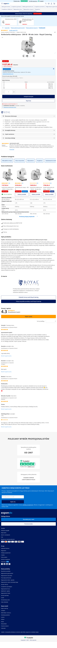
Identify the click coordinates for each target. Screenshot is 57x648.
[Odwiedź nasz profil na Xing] (9, 564)
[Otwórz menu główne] (2, 3)
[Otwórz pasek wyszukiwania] (45, 3)
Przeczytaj (12, 149)
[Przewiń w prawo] (55, 13)
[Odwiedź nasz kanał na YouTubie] (2, 564)
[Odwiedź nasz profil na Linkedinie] (7, 564)
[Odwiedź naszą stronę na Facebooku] (4, 564)
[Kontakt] (48, 3)
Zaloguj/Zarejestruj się (8, 74)
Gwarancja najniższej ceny (10, 107)
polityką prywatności (28, 505)
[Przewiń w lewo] (2, 13)
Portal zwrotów (28, 524)
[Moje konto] (51, 3)
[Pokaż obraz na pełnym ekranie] (55, 53)
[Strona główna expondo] (2, 28)
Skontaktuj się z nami (28, 519)
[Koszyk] (54, 3)
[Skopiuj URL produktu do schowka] (55, 32)
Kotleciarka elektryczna (47, 242)
